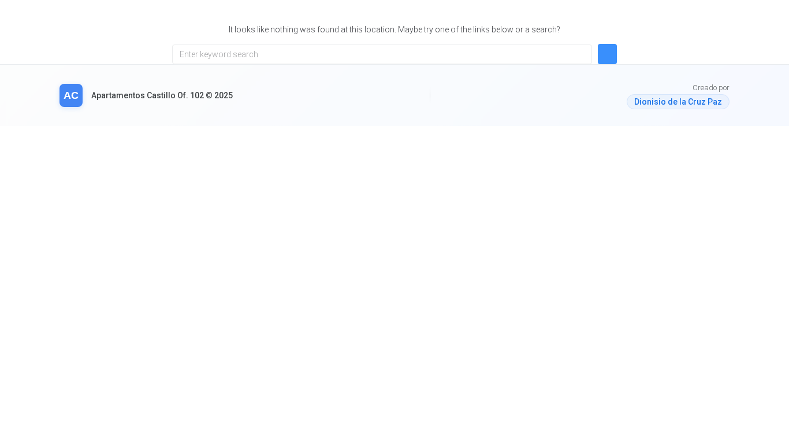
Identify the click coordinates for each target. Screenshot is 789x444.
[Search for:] (382, 54)
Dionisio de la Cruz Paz (678, 101)
